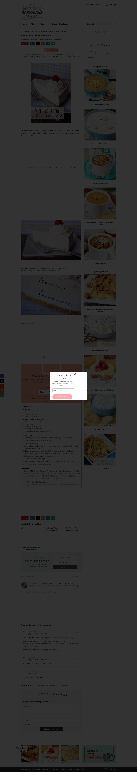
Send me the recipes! (62, 396)
